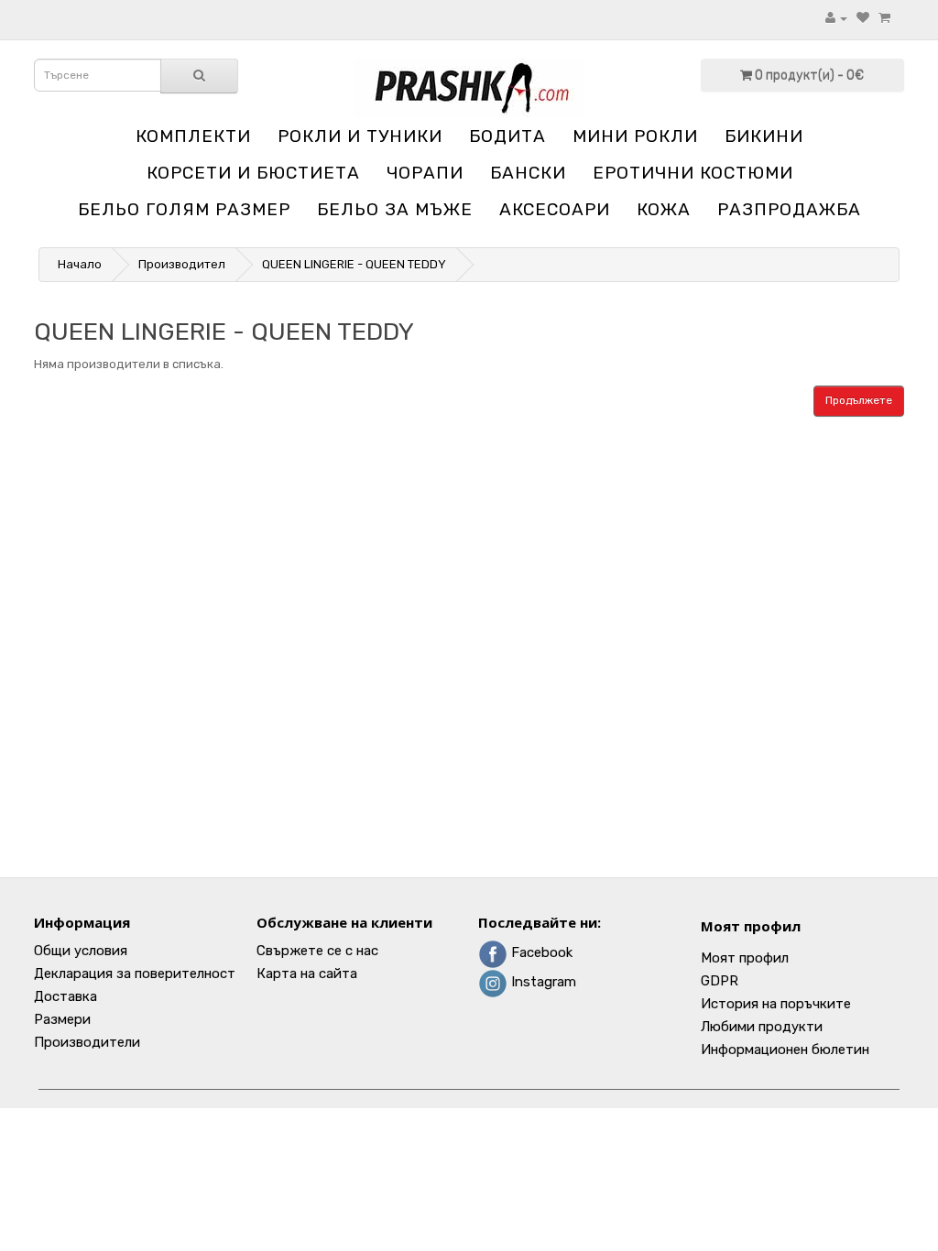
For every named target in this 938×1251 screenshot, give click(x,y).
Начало (80, 264)
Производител (181, 264)
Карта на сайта (306, 973)
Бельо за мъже (395, 209)
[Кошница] (884, 18)
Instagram (541, 982)
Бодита (507, 136)
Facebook (540, 952)
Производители (87, 1042)
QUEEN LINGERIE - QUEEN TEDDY (354, 264)
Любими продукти (762, 1026)
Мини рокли (635, 136)
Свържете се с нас (317, 950)
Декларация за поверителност (134, 973)
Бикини (764, 136)
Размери (62, 1019)
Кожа (664, 209)
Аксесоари (554, 209)
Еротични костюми (693, 172)
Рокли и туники (360, 136)
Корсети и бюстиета (253, 172)
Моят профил (751, 926)
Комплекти (193, 136)
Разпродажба (789, 209)
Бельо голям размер (184, 209)
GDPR (719, 981)
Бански (528, 172)
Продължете (858, 400)
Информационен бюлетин (785, 1049)
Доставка (65, 996)
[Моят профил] (836, 18)
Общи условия (80, 950)
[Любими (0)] (862, 18)
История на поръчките (776, 1003)
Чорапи (425, 172)
